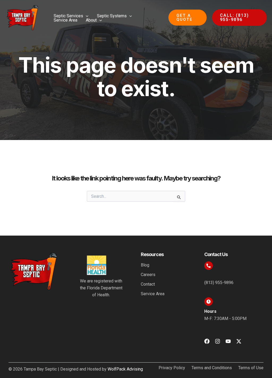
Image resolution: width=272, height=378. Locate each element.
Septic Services (68, 16)
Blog (145, 265)
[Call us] (208, 265)
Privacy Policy (172, 368)
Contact (148, 284)
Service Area (65, 20)
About (91, 20)
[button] (85, 16)
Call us (211, 275)
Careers (148, 274)
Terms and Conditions (212, 368)
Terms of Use (251, 368)
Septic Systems (112, 16)
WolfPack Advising (125, 369)
